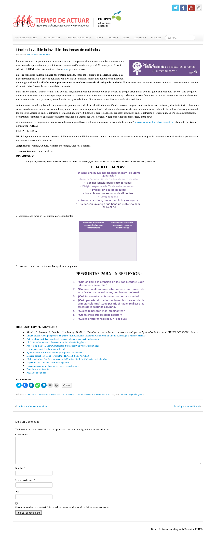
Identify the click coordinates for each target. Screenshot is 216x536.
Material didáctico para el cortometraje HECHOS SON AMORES (57, 355)
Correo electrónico (25, 479)
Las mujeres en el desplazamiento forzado (46, 349)
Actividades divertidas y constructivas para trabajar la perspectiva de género (62, 338)
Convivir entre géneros (65, 394)
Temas (126, 37)
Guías (99, 37)
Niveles (112, 37)
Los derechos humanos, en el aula (32, 406)
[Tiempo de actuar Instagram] (199, 8)
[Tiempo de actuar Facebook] (183, 8)
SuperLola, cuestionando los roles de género (47, 362)
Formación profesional (84, 394)
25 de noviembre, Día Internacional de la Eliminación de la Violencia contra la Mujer (67, 359)
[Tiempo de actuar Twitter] (175, 8)
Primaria (97, 394)
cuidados (123, 394)
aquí (66, 69)
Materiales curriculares (26, 37)
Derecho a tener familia (37, 369)
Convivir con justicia (46, 394)
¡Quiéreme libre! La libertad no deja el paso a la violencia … (55, 352)
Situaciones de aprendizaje (78, 37)
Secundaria (106, 394)
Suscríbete (156, 37)
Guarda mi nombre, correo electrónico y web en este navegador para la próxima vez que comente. (62, 507)
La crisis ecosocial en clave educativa (153, 121)
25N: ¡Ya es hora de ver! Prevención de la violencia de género (56, 342)
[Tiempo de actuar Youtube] (191, 8)
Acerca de (139, 37)
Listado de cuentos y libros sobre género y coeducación (52, 365)
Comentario (21, 434)
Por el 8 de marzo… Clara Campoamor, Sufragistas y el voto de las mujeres (62, 345)
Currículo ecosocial (51, 37)
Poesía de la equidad (36, 372)
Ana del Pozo (44, 54)
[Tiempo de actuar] (67, 16)
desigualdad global (135, 394)
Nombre (20, 468)
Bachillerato (32, 394)
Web (17, 491)
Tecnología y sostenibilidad (187, 406)
